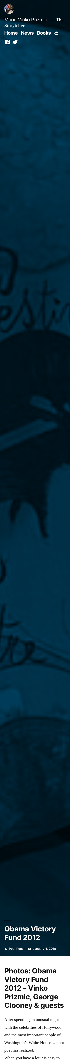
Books (44, 33)
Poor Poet (16, 949)
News (27, 33)
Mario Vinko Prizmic (25, 19)
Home (11, 33)
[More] (56, 33)
